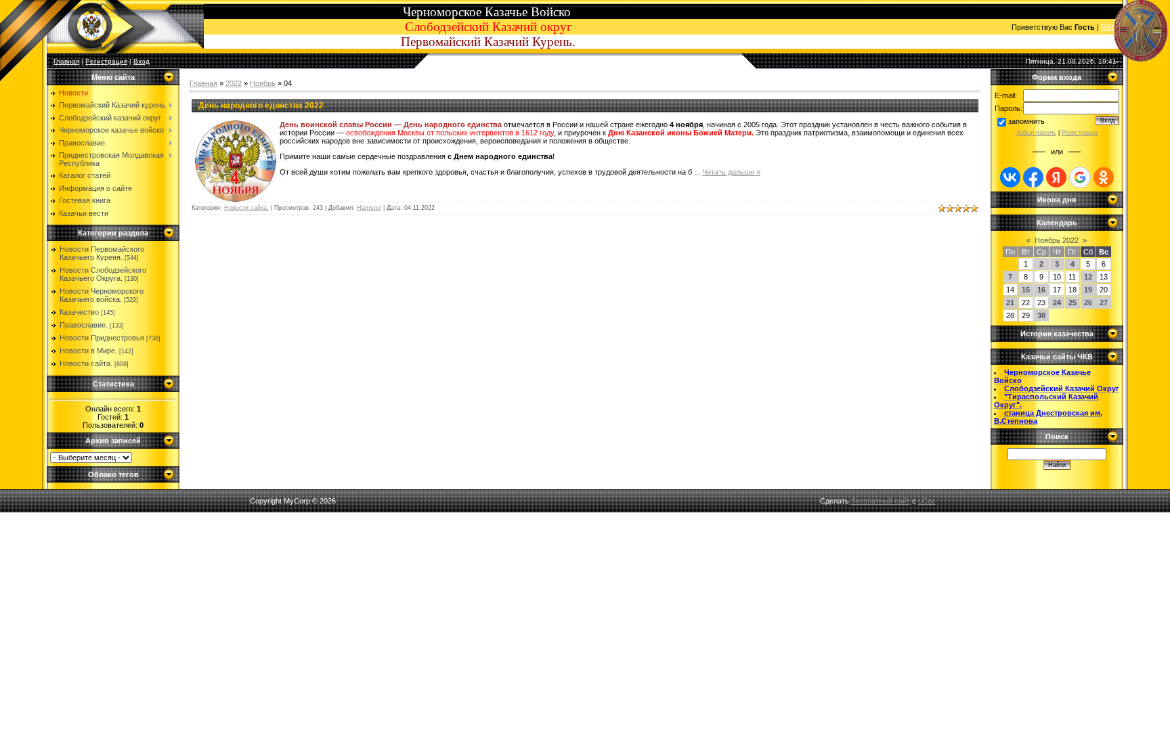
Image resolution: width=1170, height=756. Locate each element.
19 (1088, 290)
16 (1041, 290)
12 (1088, 277)
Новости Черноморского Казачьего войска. (102, 295)
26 (1088, 302)
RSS (1108, 27)
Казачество (79, 312)
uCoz (927, 501)
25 (1072, 302)
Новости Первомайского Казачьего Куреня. (102, 253)
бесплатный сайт (880, 501)
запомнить (1026, 121)
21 (1010, 302)
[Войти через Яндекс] (1056, 177)
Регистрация (106, 61)
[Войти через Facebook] (1033, 177)
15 (1026, 290)
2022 (233, 83)
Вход (141, 61)
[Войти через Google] (1080, 177)
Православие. (84, 325)
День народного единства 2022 (261, 105)
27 (1104, 302)
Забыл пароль (1036, 132)
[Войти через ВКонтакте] (1010, 177)
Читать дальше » (731, 172)
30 (1041, 315)
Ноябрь (263, 83)
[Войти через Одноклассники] (1103, 177)
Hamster (369, 207)
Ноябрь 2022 (1057, 240)
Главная (203, 83)
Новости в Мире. (88, 351)
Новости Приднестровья (102, 338)
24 (1057, 302)
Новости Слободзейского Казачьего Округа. (103, 274)
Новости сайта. (86, 363)
